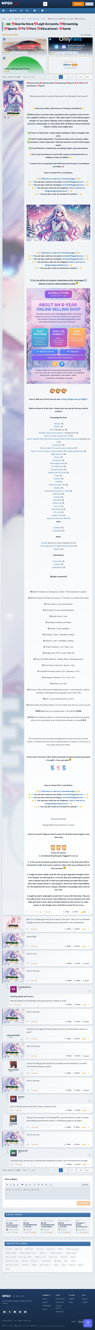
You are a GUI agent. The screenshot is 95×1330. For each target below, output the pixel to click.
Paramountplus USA (57, 484)
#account (40, 1249)
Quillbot (57, 564)
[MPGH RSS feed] (25, 1312)
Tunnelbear (57, 530)
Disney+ (57, 423)
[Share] (89, 29)
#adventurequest (57, 1253)
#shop (56, 1265)
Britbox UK (57, 503)
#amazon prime (40, 1257)
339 (80, 77)
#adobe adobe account (28, 1253)
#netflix (25, 1265)
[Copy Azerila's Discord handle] (4, 117)
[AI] (35, 10)
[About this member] (21, 117)
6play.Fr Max (57, 515)
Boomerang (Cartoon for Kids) (57, 491)
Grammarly (57, 561)
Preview (85, 1185)
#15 (11, 1164)
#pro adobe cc (45, 1265)
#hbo (66, 1261)
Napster (57, 549)
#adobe (60, 1249)
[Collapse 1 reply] (7, 996)
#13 (28, 1127)
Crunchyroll (57, 445)
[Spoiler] (42, 1184)
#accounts (50, 1249)
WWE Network (57, 454)
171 (72, 77)
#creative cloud (12, 1261)
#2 (27, 929)
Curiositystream (57, 469)
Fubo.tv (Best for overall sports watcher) (57, 448)
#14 (28, 1144)
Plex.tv (57, 457)
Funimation (57, 460)
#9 (27, 1056)
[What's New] (21, 10)
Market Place (20, 19)
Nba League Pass (57, 463)
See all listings (87, 35)
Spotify (44, 543)
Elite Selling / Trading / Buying (36, 19)
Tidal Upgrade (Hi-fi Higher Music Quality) (57, 546)
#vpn (7, 1269)
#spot (64, 1265)
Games (45, 1302)
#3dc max (18, 1249)
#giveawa (57, 1261)
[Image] (38, 1184)
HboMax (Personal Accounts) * (51, 433)
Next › (88, 77)
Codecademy (57, 567)
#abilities (29, 1249)
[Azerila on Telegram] (8, 117)
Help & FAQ (59, 1312)
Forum (10, 19)
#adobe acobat (11, 1253)
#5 (27, 980)
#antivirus (53, 1257)
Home (4, 19)
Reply (67, 912)
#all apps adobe (25, 1257)
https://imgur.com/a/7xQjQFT (75, 399)
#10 (28, 1073)
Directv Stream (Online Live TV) (57, 436)
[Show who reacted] (88, 912)
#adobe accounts (72, 1249)
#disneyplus (46, 1261)
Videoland (57, 494)
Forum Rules (60, 1302)
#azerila (64, 1257)
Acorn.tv (57, 506)
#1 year (9, 1249)
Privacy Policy (60, 1299)
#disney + (34, 1261)
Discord (85, 1299)
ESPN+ (57, 426)
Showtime (57, 500)
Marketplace (47, 1306)
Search (45, 1309)
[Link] (34, 1184)
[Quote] (22, 1184)
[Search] (45, 4)
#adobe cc (43, 1253)
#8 (27, 1039)
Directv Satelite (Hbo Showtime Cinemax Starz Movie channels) (53, 439)
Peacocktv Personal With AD (58, 518)
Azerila (31, 919)
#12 (11, 1110)
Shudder (57, 488)
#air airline (11, 1257)
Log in (89, 4)
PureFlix (57, 497)
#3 (27, 946)
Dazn (57, 475)
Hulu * (52, 429)
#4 (27, 963)
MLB (57, 481)
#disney (24, 1261)
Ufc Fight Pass (57, 466)
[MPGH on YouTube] (15, 1312)
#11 (28, 1090)
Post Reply (83, 1203)
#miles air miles (12, 1265)
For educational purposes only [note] (51, 1326)
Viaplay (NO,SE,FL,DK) (57, 472)
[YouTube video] (46, 1184)
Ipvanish (57, 527)
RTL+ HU (57, 512)
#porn (35, 1265)
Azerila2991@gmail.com (72, 182)
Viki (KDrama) (57, 509)
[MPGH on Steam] (20, 1312)
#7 (27, 1021)
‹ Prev (54, 77)
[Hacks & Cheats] (28, 10)
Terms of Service (59, 1307)
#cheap (73, 1257)
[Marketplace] (43, 10)
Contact (85, 1302)
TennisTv (57, 478)
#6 (11, 1004)
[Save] (89, 24)
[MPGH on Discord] (4, 1312)
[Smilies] (51, 1184)
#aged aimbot (71, 1253)
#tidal (80, 1265)
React (87, 963)
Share (76, 912)
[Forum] (4, 10)
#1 (27, 912)
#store (72, 1265)
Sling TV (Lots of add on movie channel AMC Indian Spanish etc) (57, 451)
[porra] (16, 4)
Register (78, 4)
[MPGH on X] (10, 1312)
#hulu (73, 1261)
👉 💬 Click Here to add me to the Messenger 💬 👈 (58, 178)
